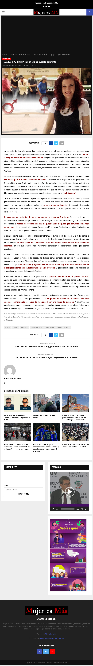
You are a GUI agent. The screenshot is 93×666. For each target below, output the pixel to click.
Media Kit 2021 (50, 634)
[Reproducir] (53, 509)
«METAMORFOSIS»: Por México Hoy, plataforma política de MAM (46, 346)
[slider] (67, 509)
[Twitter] (46, 651)
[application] (69, 491)
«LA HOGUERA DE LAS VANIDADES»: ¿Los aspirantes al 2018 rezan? (46, 358)
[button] (70, 492)
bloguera (24, 327)
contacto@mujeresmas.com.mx (51, 638)
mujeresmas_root (11, 65)
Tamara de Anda (36, 327)
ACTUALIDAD (6, 58)
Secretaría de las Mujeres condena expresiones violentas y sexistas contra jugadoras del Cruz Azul (46, 448)
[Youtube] (52, 651)
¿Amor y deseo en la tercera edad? (44, 416)
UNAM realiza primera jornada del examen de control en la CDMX (75, 445)
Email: (6, 485)
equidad (7, 327)
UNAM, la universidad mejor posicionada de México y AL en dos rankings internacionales (74, 417)
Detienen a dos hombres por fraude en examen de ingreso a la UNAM (17, 417)
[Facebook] (39, 651)
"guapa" (15, 327)
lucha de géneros (63, 327)
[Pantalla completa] (86, 509)
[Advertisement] (46, 35)
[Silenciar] (82, 509)
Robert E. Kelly (49, 327)
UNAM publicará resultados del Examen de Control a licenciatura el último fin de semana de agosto (17, 446)
